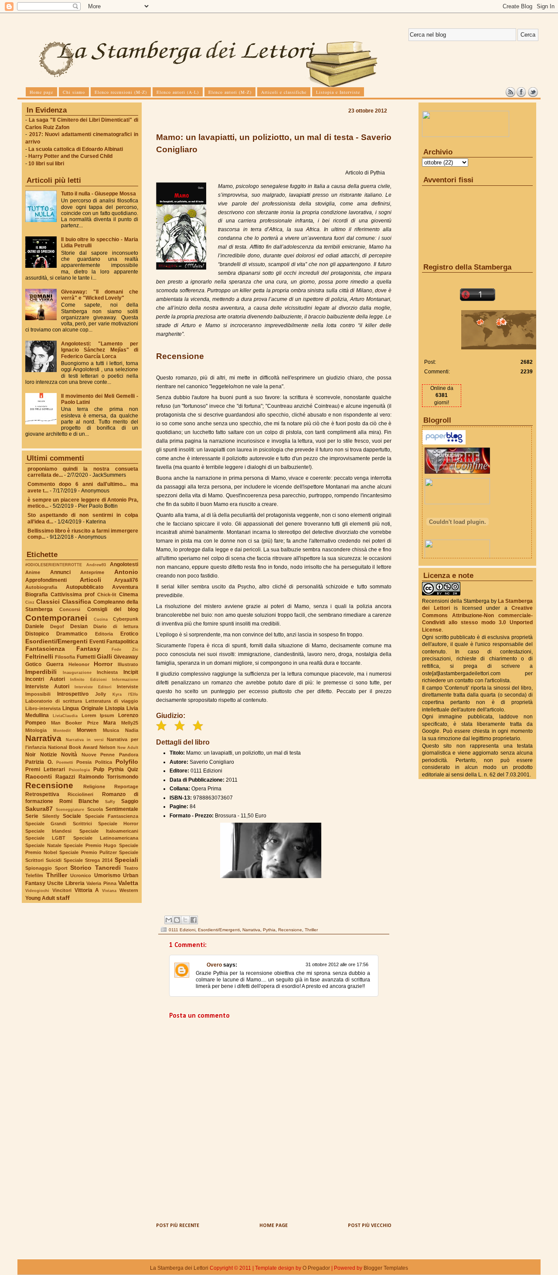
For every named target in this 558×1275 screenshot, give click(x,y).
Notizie (48, 755)
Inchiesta (107, 672)
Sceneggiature (70, 809)
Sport (61, 868)
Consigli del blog (113, 609)
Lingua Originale (82, 708)
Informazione (125, 679)
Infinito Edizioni (88, 679)
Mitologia (36, 730)
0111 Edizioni (182, 929)
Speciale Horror (118, 823)
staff (63, 897)
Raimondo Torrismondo (108, 777)
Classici (48, 601)
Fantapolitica (122, 642)
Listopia (115, 708)
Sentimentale (121, 809)
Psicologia (79, 769)
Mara (109, 723)
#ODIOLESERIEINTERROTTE (53, 564)
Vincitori (61, 890)
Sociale (72, 816)
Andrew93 (96, 564)
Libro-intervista (43, 708)
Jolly (100, 694)
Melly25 (129, 722)
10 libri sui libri (46, 164)
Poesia (84, 762)
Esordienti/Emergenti (56, 641)
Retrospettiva (42, 794)
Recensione (49, 785)
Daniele (34, 626)
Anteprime (92, 572)
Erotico (129, 634)
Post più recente (177, 1225)
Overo (214, 965)
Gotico (33, 664)
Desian (79, 626)
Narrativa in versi (85, 739)
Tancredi (108, 867)
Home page (273, 1225)
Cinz (29, 602)
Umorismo (107, 875)
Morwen (86, 730)
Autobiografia (41, 587)
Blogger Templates (386, 1268)
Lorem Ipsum (98, 715)
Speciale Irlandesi (48, 831)
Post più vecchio (369, 1225)
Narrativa (43, 738)
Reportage (126, 786)
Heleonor (78, 664)
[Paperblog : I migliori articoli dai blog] (444, 443)
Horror (103, 663)
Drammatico (71, 634)
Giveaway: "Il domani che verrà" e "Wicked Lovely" (99, 295)
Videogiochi (37, 890)
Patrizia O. (39, 762)
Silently (50, 816)
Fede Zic (125, 649)
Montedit (62, 730)
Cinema (128, 594)
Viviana (109, 890)
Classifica (76, 601)
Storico (81, 867)
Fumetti (86, 657)
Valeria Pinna (101, 883)
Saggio (129, 801)
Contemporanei (56, 617)
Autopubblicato (84, 587)
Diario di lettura (115, 626)
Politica (103, 762)
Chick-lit (106, 594)
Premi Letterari (45, 769)
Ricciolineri (80, 794)
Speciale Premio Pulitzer (87, 852)
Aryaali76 (126, 580)
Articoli (90, 579)
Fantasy (88, 648)
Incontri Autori (45, 679)
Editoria (104, 633)
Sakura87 (39, 808)
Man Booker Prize (75, 722)
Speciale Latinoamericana (105, 838)
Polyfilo (127, 761)
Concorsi (69, 609)
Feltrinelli (39, 656)
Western (128, 890)
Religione (94, 786)
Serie (31, 816)
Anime (32, 572)
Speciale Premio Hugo (90, 845)
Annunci (60, 572)
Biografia (36, 594)
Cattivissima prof (73, 594)
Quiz (132, 769)
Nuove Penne (98, 754)
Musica (111, 730)
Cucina (101, 619)
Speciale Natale (43, 845)
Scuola (95, 809)
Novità (69, 755)
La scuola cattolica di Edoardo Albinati (75, 149)
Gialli (104, 656)
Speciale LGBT (45, 838)
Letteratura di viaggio (111, 701)
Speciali (126, 859)
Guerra (55, 664)
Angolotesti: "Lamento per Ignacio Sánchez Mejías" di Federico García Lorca (99, 350)
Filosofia (65, 657)
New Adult (127, 747)
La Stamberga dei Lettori (179, 1268)
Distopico (37, 634)
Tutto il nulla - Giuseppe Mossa (98, 194)
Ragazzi (65, 777)
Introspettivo (72, 694)
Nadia (131, 730)
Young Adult (40, 898)
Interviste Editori (93, 686)
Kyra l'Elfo (125, 694)
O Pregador (316, 1268)
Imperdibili (41, 671)
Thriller (56, 875)
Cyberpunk (125, 619)
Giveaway (126, 657)
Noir (30, 755)
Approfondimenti (46, 580)
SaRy (110, 801)
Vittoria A (87, 890)
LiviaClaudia (65, 715)
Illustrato (128, 664)
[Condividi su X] (185, 920)
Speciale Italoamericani (108, 831)
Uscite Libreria (65, 883)
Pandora (128, 754)
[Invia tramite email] (168, 920)
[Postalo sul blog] (177, 920)
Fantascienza (45, 648)
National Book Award (73, 747)
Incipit (130, 672)
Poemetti (64, 762)
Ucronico (80, 875)
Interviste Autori (47, 687)
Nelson (107, 747)
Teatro (131, 868)
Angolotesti (124, 564)
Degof (57, 626)
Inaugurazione (77, 672)
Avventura (125, 587)
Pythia (116, 769)
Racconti (38, 776)
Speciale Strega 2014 (88, 860)
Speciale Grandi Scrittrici (58, 823)
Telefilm (34, 875)
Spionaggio (38, 868)
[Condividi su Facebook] (193, 920)
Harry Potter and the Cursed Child (70, 156)
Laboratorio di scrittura (53, 701)
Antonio (126, 571)
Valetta (128, 882)
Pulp (98, 769)
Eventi (97, 642)
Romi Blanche (79, 801)
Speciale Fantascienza (112, 816)
